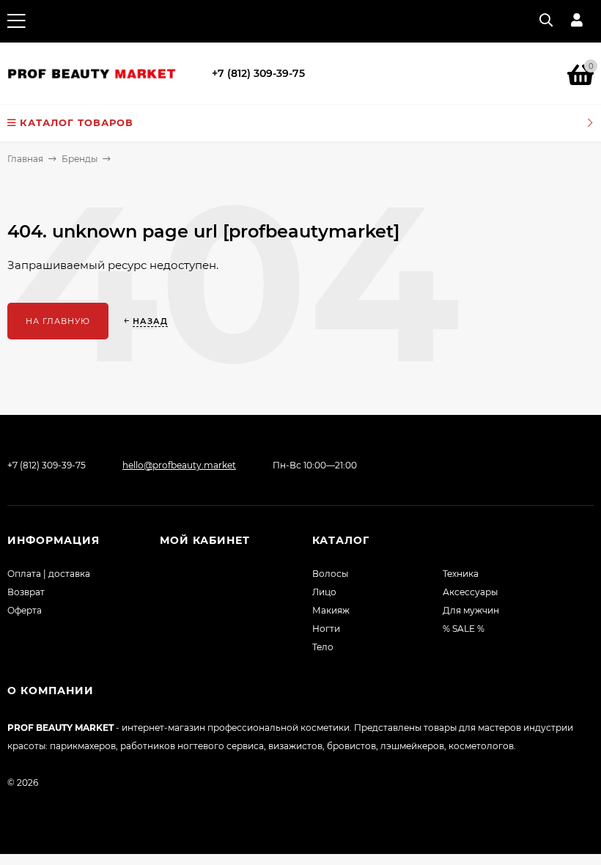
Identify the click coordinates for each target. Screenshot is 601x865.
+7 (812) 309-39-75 (258, 73)
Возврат (26, 591)
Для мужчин (471, 610)
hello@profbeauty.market (179, 465)
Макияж (331, 610)
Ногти (326, 628)
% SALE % (463, 628)
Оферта (24, 610)
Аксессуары (470, 591)
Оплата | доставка (48, 573)
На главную (58, 321)
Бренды (79, 158)
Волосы (330, 573)
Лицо (324, 591)
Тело (322, 646)
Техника (461, 573)
